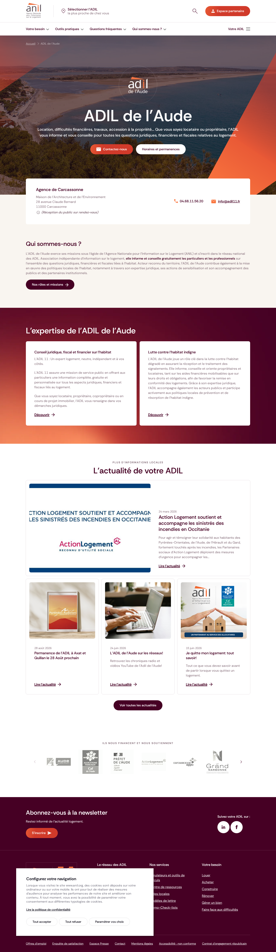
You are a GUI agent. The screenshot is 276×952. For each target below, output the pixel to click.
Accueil (30, 43)
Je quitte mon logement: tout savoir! (210, 655)
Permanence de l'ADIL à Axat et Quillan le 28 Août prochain (60, 655)
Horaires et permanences (161, 149)
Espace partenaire (230, 11)
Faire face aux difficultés (220, 909)
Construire (210, 889)
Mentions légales (142, 943)
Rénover (208, 896)
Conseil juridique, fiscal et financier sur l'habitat (72, 352)
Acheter (208, 882)
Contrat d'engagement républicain (224, 943)
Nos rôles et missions (47, 284)
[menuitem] (37, 28)
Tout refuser (73, 922)
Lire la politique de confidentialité (48, 910)
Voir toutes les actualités (138, 705)
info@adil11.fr (229, 201)
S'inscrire (39, 833)
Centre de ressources (166, 887)
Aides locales (160, 894)
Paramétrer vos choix (109, 922)
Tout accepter (42, 922)
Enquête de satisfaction (67, 943)
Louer (206, 875)
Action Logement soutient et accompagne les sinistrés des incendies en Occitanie (191, 523)
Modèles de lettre (163, 901)
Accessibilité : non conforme (177, 943)
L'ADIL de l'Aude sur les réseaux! (136, 653)
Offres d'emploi (36, 943)
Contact (120, 943)
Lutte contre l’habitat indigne (172, 352)
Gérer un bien (212, 903)
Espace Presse (99, 943)
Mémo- (164, 907)
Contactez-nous (115, 149)
